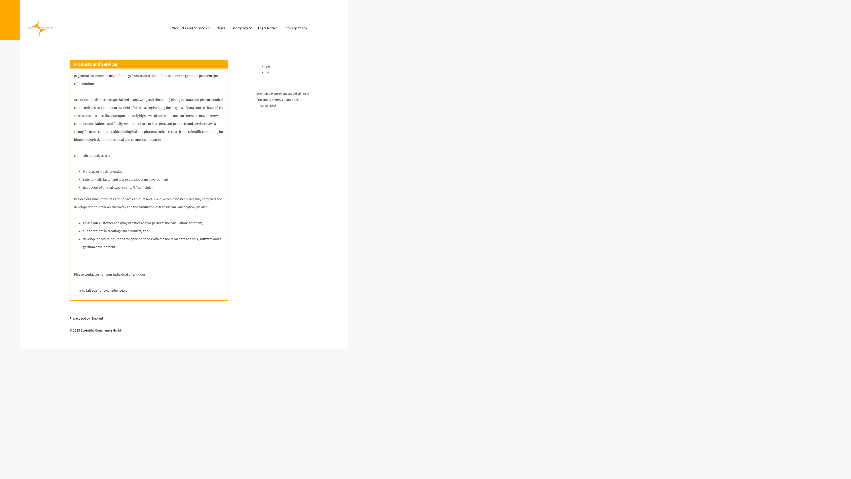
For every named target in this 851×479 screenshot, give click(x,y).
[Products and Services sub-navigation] (212, 28)
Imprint (97, 318)
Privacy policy (80, 318)
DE (267, 72)
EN (267, 66)
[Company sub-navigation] (253, 28)
